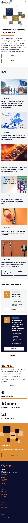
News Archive (4, 502)
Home (2, 489)
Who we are (4, 491)
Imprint (2, 514)
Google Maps (4, 474)
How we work (4, 494)
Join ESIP (3, 496)
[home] (6, 2)
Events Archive (4, 504)
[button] (25, 2)
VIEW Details (14, 309)
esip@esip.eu (4, 479)
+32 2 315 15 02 (4, 480)
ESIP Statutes (4, 507)
